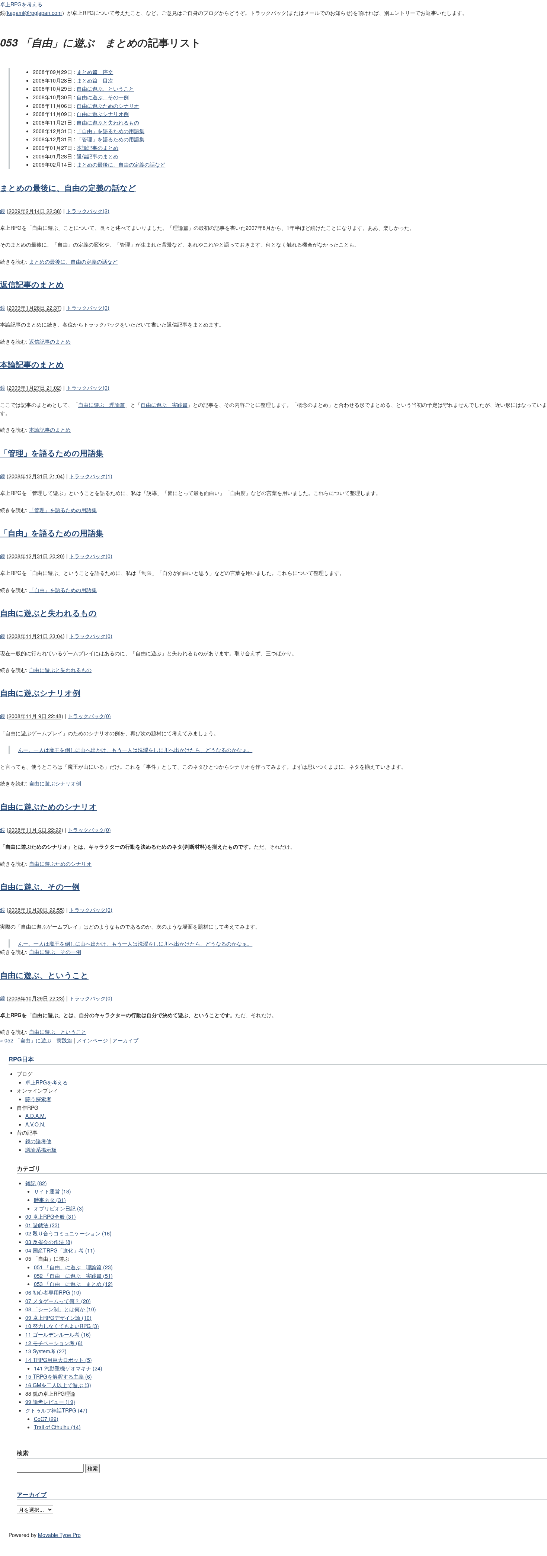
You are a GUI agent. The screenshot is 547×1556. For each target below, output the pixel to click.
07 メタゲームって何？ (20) (58, 1301)
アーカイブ (125, 1040)
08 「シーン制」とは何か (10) (60, 1309)
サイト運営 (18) (52, 1191)
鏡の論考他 (38, 1141)
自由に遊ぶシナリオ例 (103, 114)
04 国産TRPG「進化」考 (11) (60, 1250)
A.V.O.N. (35, 1124)
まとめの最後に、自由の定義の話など (121, 164)
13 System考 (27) (46, 1351)
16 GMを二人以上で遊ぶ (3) (58, 1385)
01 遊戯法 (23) (42, 1225)
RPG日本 (21, 1059)
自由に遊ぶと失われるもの (108, 122)
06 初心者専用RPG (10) (53, 1292)
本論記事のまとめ (97, 147)
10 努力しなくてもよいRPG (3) (62, 1326)
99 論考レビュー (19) (50, 1401)
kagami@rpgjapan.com (34, 12)
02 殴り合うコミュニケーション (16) (68, 1233)
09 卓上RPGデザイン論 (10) (58, 1317)
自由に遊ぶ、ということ (105, 88)
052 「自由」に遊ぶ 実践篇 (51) (73, 1275)
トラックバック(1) (90, 476)
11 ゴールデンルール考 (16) (58, 1334)
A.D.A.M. (35, 1115)
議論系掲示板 (41, 1149)
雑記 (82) (36, 1183)
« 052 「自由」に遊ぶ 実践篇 (36, 1040)
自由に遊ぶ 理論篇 (101, 404)
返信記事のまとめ (97, 156)
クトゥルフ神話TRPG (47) (56, 1410)
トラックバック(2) (87, 211)
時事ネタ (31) (50, 1199)
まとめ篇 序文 (95, 71)
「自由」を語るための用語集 (110, 131)
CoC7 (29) (46, 1418)
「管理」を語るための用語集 (110, 139)
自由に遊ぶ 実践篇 (164, 404)
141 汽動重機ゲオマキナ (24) (68, 1368)
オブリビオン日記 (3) (59, 1208)
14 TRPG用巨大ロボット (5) (58, 1359)
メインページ (92, 1040)
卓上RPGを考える (21, 4)
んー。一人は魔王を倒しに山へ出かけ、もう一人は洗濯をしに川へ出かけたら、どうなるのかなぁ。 (135, 749)
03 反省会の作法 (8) (48, 1241)
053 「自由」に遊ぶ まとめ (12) (73, 1283)
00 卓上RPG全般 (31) (50, 1216)
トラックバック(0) (87, 307)
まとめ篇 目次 (95, 80)
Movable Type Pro (59, 1535)
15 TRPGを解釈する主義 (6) (58, 1376)
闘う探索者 (38, 1099)
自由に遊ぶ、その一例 (103, 97)
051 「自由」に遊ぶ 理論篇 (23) (73, 1267)
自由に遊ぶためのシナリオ (108, 105)
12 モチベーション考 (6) (54, 1343)
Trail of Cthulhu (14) (57, 1427)
